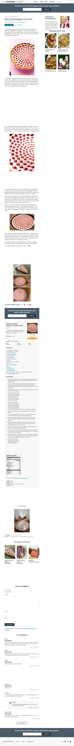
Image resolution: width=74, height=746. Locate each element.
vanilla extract (11, 368)
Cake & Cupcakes (14, 16)
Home (6, 16)
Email (6, 617)
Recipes (35, 1)
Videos (41, 1)
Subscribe (51, 1)
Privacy (17, 741)
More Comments (22, 723)
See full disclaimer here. (23, 478)
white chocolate (29, 536)
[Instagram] (27, 305)
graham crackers (17, 536)
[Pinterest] (25, 305)
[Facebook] (22, 305)
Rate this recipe (8, 590)
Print (32, 338)
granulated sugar (12, 354)
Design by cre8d (30, 741)
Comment (7, 594)
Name (6, 611)
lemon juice (12, 370)
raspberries (23, 536)
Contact (23, 741)
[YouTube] (30, 305)
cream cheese (11, 536)
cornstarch (12, 355)
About (46, 1)
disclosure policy (23, 22)
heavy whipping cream (14, 373)
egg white (9, 367)
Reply (38, 647)
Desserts (19, 535)
